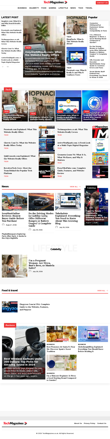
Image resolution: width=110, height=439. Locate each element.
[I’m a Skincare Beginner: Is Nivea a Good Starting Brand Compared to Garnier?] (62, 363)
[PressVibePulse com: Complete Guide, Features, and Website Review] (100, 172)
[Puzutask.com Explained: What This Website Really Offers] (47, 132)
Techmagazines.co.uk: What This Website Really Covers (11, 41)
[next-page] (7, 67)
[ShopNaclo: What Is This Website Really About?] (77, 25)
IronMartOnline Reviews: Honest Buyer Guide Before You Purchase (13, 217)
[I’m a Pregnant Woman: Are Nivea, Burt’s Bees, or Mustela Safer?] (14, 266)
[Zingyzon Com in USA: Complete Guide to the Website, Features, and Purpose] (10, 306)
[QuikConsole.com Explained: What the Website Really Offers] (47, 158)
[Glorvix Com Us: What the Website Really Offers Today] (47, 145)
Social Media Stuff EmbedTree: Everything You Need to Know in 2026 (98, 74)
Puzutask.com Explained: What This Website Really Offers (11, 32)
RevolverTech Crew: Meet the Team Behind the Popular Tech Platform (18, 170)
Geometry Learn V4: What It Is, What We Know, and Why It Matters (71, 157)
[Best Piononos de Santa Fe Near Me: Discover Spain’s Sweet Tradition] (62, 334)
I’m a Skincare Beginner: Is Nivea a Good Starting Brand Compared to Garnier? (98, 38)
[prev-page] (3, 67)
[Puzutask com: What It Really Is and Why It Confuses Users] (77, 56)
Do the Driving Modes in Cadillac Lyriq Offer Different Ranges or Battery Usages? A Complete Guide (98, 51)
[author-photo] (3, 224)
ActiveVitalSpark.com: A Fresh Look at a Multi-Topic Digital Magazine (11, 60)
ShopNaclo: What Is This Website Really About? (75, 41)
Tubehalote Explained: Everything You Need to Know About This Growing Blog (67, 218)
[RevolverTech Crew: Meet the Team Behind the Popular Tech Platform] (47, 172)
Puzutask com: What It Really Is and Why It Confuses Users (76, 72)
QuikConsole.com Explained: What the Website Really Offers (20, 157)
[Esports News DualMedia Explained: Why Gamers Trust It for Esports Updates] (96, 206)
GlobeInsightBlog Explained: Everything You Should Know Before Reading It (90, 349)
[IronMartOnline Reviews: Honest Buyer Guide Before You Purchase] (14, 202)
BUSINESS (50, 344)
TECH (28, 48)
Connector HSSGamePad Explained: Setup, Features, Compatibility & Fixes (98, 27)
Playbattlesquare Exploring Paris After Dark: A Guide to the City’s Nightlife (14, 236)
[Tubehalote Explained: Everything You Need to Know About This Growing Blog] (68, 202)
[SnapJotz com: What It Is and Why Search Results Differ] (95, 105)
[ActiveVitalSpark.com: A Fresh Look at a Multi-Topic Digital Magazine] (100, 145)
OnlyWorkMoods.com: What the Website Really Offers (43, 53)
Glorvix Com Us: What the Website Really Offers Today (11, 50)
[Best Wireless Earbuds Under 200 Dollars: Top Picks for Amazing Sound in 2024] (23, 352)
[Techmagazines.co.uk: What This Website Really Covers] (100, 132)
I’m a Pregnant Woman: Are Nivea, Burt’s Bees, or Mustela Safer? (41, 264)
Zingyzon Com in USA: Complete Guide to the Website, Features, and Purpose (35, 307)
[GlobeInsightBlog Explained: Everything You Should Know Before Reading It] (93, 334)
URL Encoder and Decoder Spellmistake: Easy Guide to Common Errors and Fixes (97, 64)
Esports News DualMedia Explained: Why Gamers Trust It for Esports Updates (96, 215)
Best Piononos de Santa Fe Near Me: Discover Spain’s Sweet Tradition (61, 349)
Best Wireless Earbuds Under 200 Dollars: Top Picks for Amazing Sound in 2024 (23, 361)
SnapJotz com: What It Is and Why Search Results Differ (11, 23)
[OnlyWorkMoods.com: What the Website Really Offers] (15, 105)
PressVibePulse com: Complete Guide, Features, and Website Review (71, 170)
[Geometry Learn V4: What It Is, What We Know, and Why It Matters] (100, 158)
